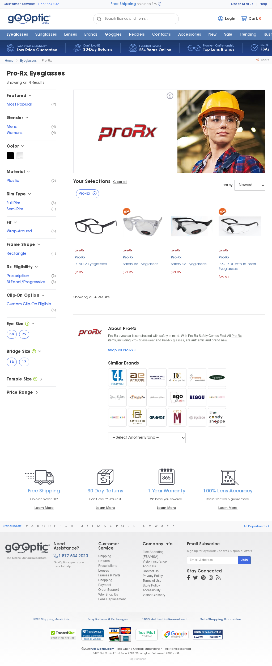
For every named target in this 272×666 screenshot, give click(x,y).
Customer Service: (19, 4)
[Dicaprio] (177, 377)
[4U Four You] (117, 377)
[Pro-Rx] (170, 96)
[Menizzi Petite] (217, 397)
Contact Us (151, 570)
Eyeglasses (17, 35)
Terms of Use (152, 580)
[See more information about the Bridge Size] (34, 352)
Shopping (105, 579)
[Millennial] (177, 417)
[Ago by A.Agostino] (177, 397)
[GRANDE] (157, 417)
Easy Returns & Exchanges (108, 619)
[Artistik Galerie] (137, 417)
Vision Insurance (155, 561)
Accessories (189, 35)
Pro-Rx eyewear (143, 340)
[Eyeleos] (197, 417)
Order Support (108, 589)
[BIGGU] (197, 397)
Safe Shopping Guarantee (220, 619)
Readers (137, 35)
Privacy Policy (153, 575)
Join (244, 560)
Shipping (104, 556)
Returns (104, 560)
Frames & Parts (109, 575)
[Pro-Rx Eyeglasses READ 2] (96, 225)
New (213, 35)
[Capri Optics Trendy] (137, 397)
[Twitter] (195, 578)
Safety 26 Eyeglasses (189, 264)
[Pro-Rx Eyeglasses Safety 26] (192, 225)
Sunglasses (46, 35)
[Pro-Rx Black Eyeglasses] (10, 156)
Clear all (120, 182)
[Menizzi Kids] (117, 417)
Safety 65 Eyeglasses (141, 264)
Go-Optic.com (102, 649)
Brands (90, 35)
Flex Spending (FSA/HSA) (153, 554)
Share (264, 60)
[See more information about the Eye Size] (27, 324)
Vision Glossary (154, 594)
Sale (228, 35)
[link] (92, 635)
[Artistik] (137, 377)
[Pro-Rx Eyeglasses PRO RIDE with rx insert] (240, 225)
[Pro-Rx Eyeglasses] (24, 550)
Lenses (70, 35)
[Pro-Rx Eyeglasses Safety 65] (144, 226)
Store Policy (151, 585)
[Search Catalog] (99, 19)
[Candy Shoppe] (217, 417)
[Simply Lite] (117, 397)
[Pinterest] (203, 578)
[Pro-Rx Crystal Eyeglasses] (20, 156)
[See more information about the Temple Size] (35, 380)
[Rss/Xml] (218, 578)
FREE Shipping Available (51, 619)
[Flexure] (197, 377)
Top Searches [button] (137, 659)
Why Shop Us (108, 594)
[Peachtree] (217, 377)
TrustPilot (146, 634)
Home (9, 60)
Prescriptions (107, 565)
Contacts (161, 35)
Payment (104, 584)
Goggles (113, 35)
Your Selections (91, 181)
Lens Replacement (112, 599)
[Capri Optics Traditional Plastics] (157, 377)
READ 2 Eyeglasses (91, 264)
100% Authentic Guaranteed (164, 619)
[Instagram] (211, 578)
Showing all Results (91, 297)
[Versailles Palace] (157, 397)
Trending (248, 35)
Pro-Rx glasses (173, 340)
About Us (149, 566)
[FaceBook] (188, 578)
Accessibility (151, 590)
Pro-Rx (47, 60)
